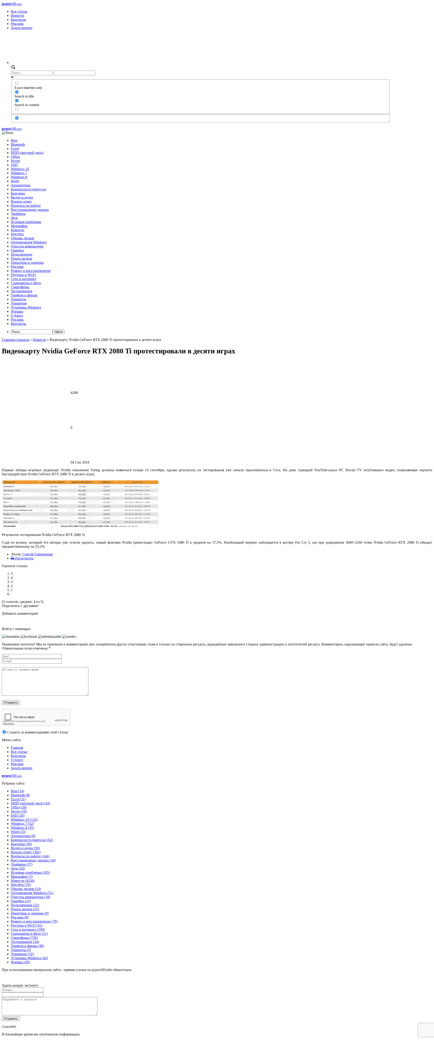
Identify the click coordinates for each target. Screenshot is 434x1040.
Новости (17, 15)
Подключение (21, 254)
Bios (14, 140)
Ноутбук (17, 234)
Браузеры (18, 193)
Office (15, 157)
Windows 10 (20, 169)
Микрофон (19, 226)
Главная (17, 748)
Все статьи (19, 11)
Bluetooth (18, 144)
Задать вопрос (22, 28)
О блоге (17, 315)
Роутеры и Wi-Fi (23, 275)
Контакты (18, 19)
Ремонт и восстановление (31, 271)
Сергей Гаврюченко (37, 554)
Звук (14, 218)
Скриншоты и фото (26, 283)
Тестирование (21, 291)
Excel (15, 148)
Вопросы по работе (26, 205)
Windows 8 (19, 177)
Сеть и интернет (23, 279)
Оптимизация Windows (29, 242)
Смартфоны (20, 287)
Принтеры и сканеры (27, 262)
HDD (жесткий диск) (27, 153)
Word (15, 181)
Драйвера (18, 214)
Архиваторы (20, 185)
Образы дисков (22, 238)
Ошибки (17, 250)
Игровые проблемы (26, 222)
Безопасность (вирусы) (28, 189)
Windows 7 (19, 173)
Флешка (17, 311)
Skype (15, 161)
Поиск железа (21, 258)
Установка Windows (26, 307)
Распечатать (24, 558)
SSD (14, 165)
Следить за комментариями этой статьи (37, 732)
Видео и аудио (22, 197)
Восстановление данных (30, 210)
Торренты (18, 299)
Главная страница (15, 340)
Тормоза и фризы (24, 295)
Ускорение (19, 303)
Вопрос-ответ (21, 201)
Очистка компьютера (27, 246)
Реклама (17, 24)
